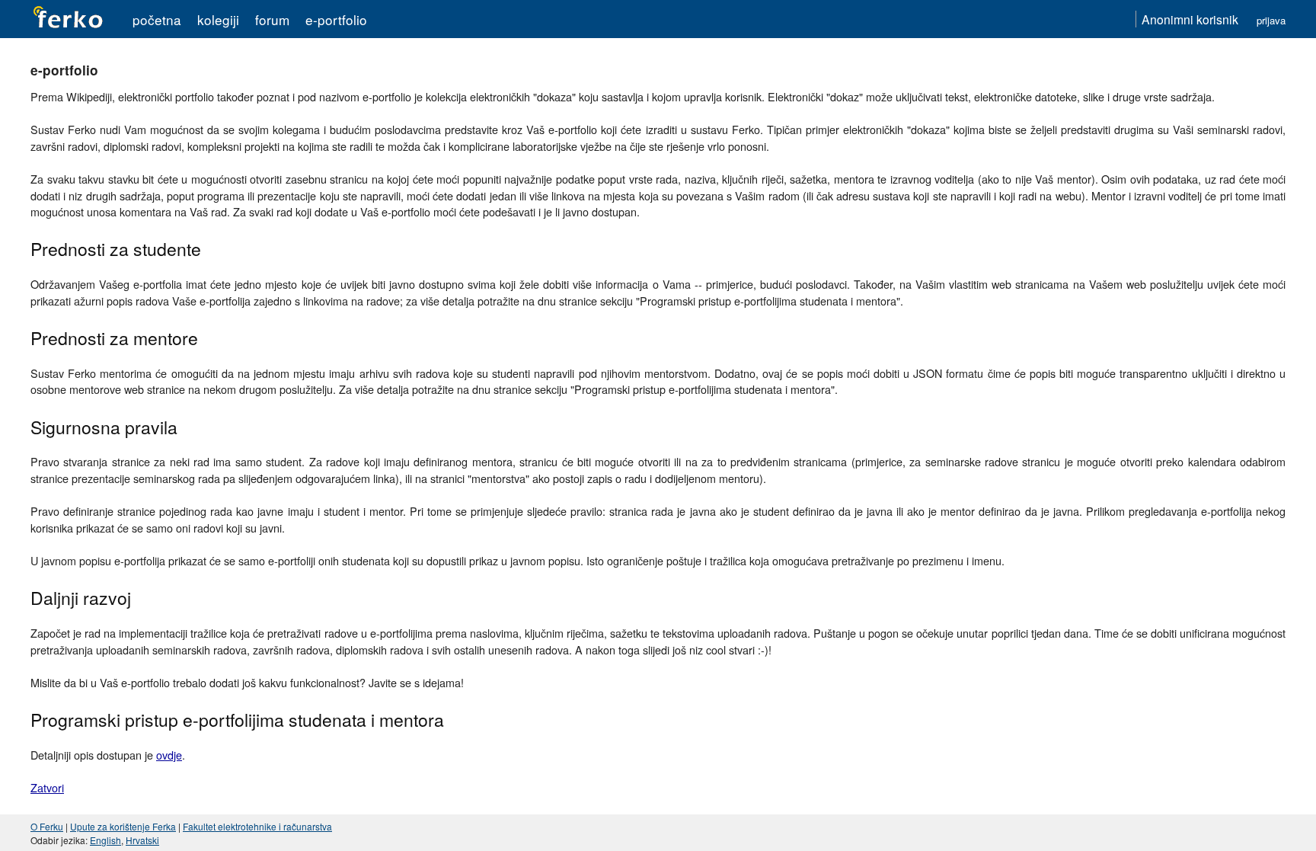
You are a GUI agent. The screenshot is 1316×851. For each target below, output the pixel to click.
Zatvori (47, 787)
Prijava (1271, 20)
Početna (157, 19)
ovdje (169, 755)
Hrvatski (142, 839)
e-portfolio (336, 19)
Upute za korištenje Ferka (123, 826)
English (105, 839)
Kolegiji (218, 19)
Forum (272, 19)
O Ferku (46, 826)
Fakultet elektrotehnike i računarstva (257, 826)
